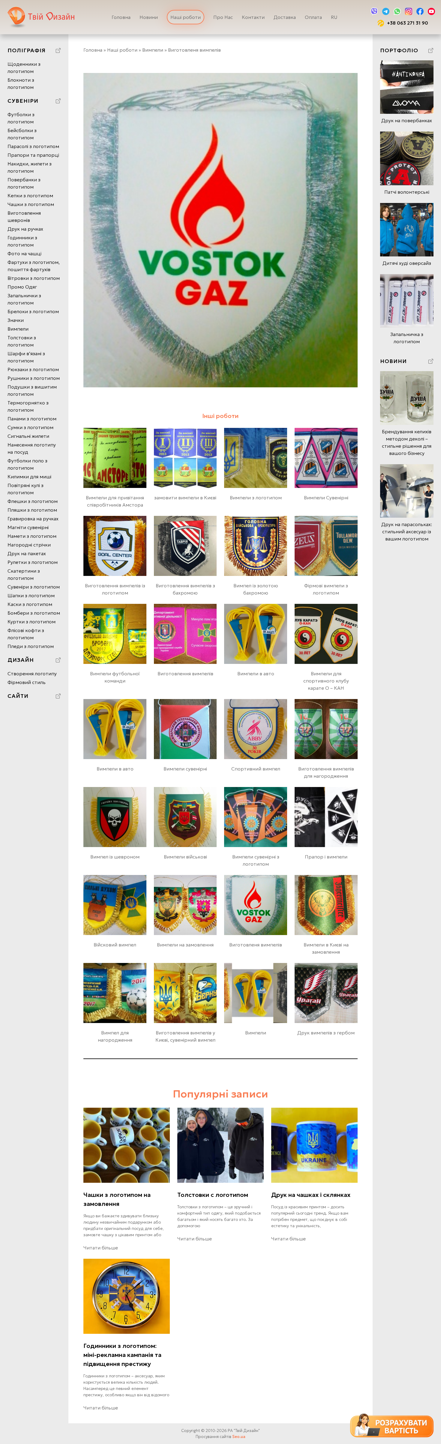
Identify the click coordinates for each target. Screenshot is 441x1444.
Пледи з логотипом (31, 646)
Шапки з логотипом (31, 595)
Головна (121, 17)
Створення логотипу (32, 674)
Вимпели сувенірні (185, 769)
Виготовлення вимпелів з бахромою (185, 589)
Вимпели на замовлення (185, 945)
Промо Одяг (22, 287)
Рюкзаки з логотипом (33, 369)
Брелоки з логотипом (33, 311)
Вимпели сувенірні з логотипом (255, 860)
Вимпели (18, 329)
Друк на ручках (25, 229)
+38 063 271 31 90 (407, 23)
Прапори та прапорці (33, 155)
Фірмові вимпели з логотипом (326, 589)
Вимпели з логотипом (256, 498)
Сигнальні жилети (28, 436)
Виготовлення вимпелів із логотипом (115, 589)
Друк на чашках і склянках (310, 1195)
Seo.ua (238, 1436)
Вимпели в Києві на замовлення (326, 948)
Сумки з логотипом (30, 427)
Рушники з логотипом (34, 378)
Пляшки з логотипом (32, 510)
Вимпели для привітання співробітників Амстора (115, 501)
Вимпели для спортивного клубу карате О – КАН (326, 681)
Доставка (285, 17)
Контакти (253, 17)
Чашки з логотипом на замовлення (117, 1199)
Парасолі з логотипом (33, 146)
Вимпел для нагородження (115, 1036)
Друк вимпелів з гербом (326, 1033)
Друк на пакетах (27, 553)
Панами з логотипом (32, 419)
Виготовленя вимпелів (255, 945)
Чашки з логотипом (31, 204)
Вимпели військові (185, 857)
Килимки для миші (29, 477)
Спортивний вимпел (255, 769)
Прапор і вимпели (326, 857)
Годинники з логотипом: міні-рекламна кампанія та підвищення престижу (122, 1355)
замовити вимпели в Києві (185, 498)
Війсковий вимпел (115, 945)
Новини (149, 17)
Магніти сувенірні (28, 527)
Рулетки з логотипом (33, 562)
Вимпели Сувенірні (326, 498)
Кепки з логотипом (30, 195)
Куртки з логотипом (32, 622)
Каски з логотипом (30, 604)
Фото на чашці (24, 253)
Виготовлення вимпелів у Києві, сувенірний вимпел (185, 1036)
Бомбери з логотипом (34, 613)
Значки (16, 320)
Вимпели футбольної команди (115, 677)
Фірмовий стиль (27, 682)
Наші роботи (185, 17)
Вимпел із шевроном (115, 857)
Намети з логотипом (32, 536)
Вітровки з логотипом (34, 278)
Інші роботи (220, 416)
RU (334, 17)
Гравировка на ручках (33, 519)
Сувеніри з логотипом (34, 587)
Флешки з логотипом (33, 501)
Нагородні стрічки (29, 545)
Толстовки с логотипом (212, 1195)
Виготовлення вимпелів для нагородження (326, 772)
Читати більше (100, 1248)
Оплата (313, 17)
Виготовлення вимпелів (185, 674)
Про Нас (223, 17)
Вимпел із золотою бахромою (255, 589)
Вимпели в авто (255, 674)
